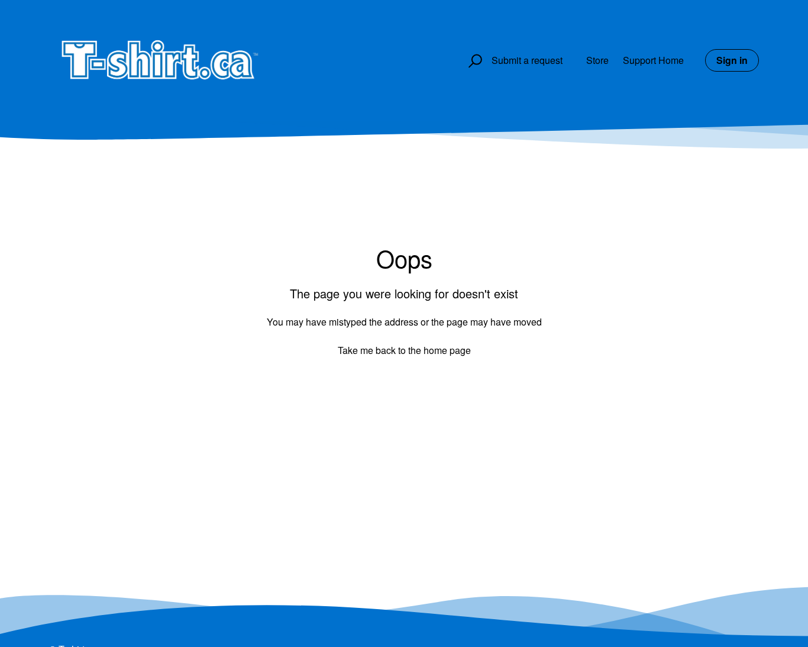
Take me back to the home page (404, 350)
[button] (473, 61)
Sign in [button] (732, 60)
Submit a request (527, 60)
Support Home (653, 60)
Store (597, 60)
